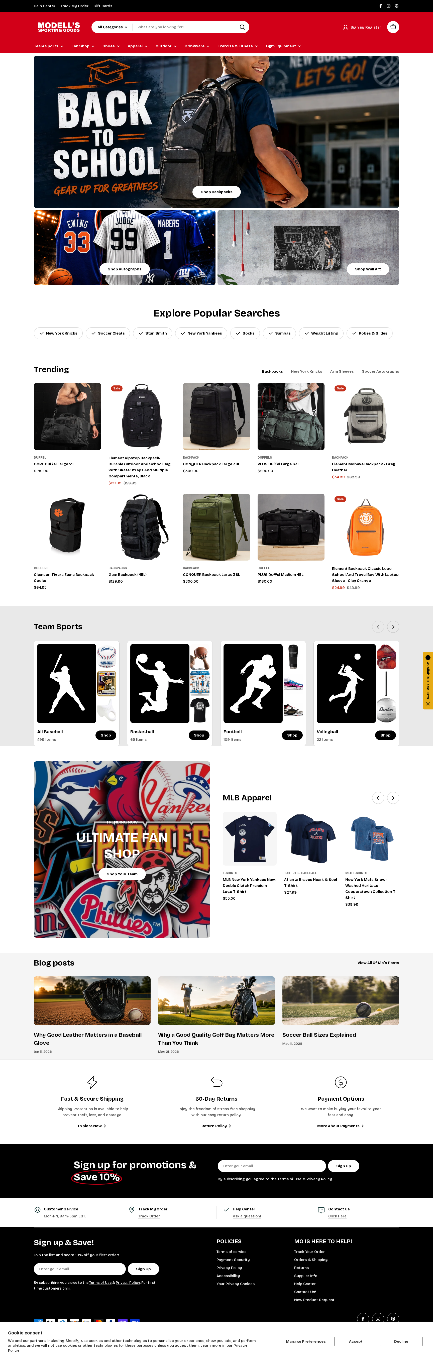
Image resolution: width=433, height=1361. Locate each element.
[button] (428, 680)
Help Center (44, 6)
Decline (401, 1341)
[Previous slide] (378, 627)
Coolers (41, 568)
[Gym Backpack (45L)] (142, 527)
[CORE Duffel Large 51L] (67, 416)
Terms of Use (289, 1179)
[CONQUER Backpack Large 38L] (216, 416)
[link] (106, 657)
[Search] (242, 27)
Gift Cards (102, 6)
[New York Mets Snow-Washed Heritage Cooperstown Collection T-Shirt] (372, 839)
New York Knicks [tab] (306, 371)
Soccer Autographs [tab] (380, 371)
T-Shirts (230, 873)
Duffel (40, 457)
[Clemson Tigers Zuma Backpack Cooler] (67, 527)
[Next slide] (393, 627)
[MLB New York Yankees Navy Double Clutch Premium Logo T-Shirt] (250, 839)
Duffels (265, 457)
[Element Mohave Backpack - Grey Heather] (365, 416)
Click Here (337, 1216)
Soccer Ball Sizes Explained (319, 1035)
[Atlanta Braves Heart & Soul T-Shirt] (311, 839)
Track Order (149, 1216)
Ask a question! (247, 1216)
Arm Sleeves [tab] (342, 371)
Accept (356, 1341)
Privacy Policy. (319, 1179)
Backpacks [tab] (272, 371)
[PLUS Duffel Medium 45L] (291, 527)
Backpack (191, 457)
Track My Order (74, 6)
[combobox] (170, 27)
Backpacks (118, 568)
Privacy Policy (128, 1283)
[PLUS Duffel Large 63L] (291, 416)
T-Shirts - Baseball (300, 873)
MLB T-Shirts (356, 873)
